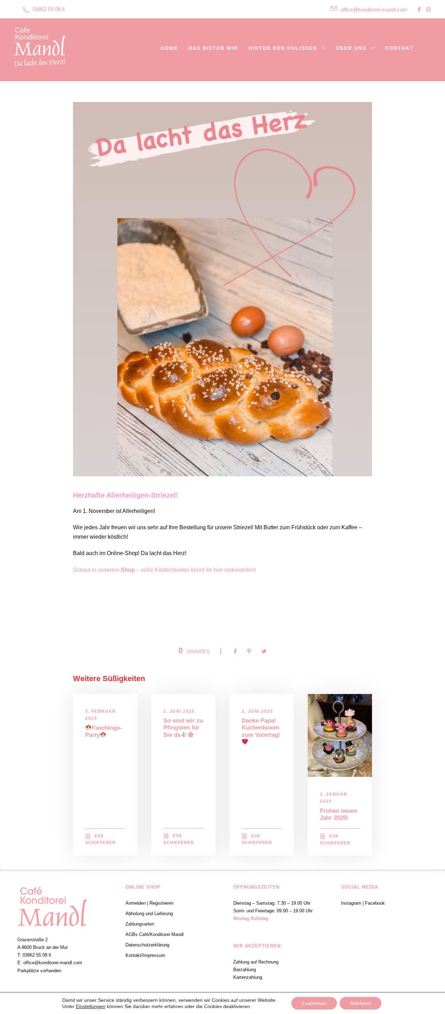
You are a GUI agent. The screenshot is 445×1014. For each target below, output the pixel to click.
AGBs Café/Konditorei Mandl (155, 934)
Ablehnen (360, 1003)
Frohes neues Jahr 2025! (338, 814)
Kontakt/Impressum (145, 955)
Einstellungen (90, 1006)
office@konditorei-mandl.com (374, 10)
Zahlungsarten (140, 924)
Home (169, 48)
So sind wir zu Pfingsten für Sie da (183, 727)
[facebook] (419, 10)
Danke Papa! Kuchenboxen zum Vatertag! (261, 727)
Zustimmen (314, 1003)
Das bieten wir (213, 48)
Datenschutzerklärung (147, 944)
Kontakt (399, 48)
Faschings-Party (103, 732)
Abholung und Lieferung (149, 913)
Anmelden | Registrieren (149, 903)
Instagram (351, 903)
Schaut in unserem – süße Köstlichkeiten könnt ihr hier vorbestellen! (165, 570)
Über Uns (351, 48)
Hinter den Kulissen (283, 48)
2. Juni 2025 (179, 711)
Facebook (375, 903)
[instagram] (428, 10)
